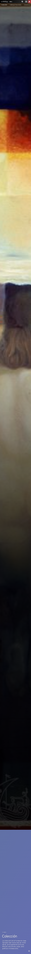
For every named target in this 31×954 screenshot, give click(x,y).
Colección (4, 5)
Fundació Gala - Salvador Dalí (4, 1)
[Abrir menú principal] (26, 1)
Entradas (29, 1)
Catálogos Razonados (15, 5)
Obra (10, 1)
